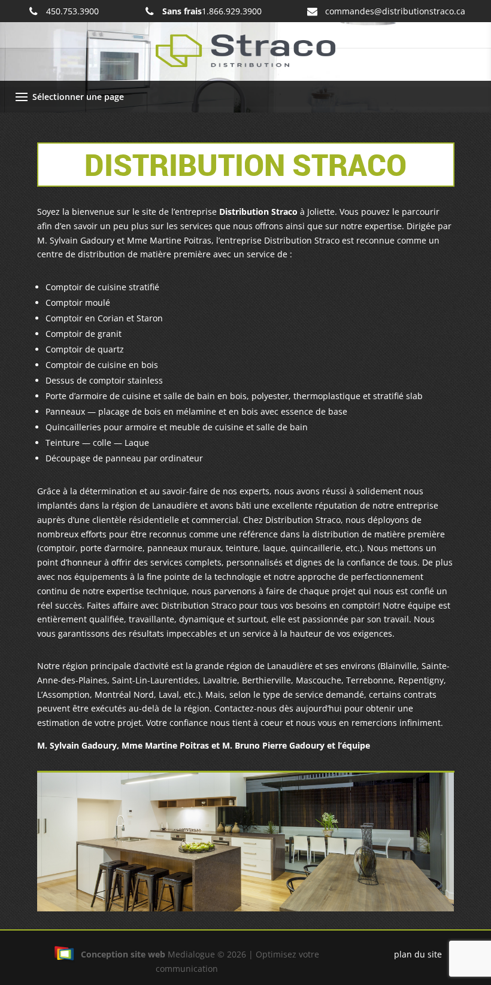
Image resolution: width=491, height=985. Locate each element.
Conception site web (123, 954)
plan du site (418, 954)
